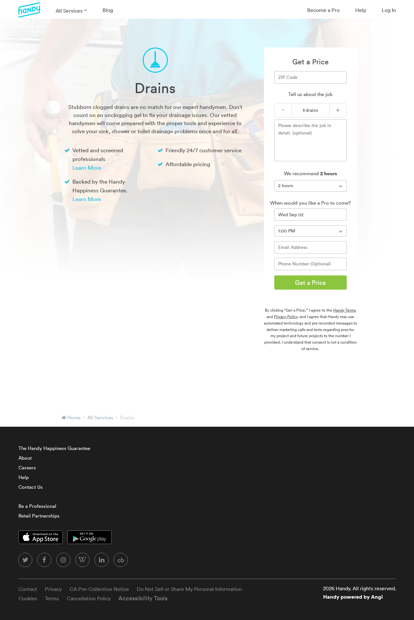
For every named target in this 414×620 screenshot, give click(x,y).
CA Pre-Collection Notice (99, 589)
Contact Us (30, 487)
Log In (389, 10)
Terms (52, 598)
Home (74, 417)
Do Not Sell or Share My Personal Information (189, 589)
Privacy (53, 589)
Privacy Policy (285, 316)
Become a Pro (323, 10)
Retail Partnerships (39, 516)
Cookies (27, 598)
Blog (108, 10)
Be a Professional (37, 506)
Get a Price (310, 282)
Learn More (86, 167)
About (25, 458)
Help (360, 10)
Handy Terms (344, 310)
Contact (27, 589)
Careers (27, 468)
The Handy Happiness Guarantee (54, 448)
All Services (69, 10)
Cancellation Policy (89, 598)
